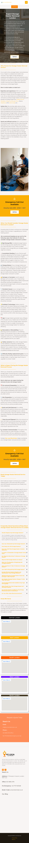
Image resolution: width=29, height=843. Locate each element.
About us (13, 839)
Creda (7, 101)
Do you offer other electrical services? (12, 593)
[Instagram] (5, 770)
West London (14, 677)
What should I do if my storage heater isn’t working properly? (13, 587)
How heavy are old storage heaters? (11, 546)
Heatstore (3, 102)
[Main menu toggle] (26, 2)
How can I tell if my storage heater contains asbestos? (13, 549)
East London (14, 637)
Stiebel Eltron (20, 99)
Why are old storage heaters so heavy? (12, 559)
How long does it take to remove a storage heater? (13, 566)
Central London (14, 617)
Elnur (17, 101)
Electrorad (12, 102)
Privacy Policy (14, 837)
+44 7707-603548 (16, 786)
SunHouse (12, 101)
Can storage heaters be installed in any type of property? (13, 583)
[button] (14, 6)
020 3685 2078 (10, 781)
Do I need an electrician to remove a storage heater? (13, 557)
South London (14, 657)
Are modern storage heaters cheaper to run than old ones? (13, 580)
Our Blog (5, 794)
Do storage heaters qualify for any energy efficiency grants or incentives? (13, 590)
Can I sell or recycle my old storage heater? (13, 569)
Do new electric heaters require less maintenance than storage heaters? (11, 573)
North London (15, 695)
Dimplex (3, 101)
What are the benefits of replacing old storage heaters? (12, 563)
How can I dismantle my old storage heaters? (13, 543)
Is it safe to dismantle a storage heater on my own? (14, 553)
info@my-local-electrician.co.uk (14, 790)
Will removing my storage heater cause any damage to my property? (13, 576)
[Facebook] (3, 770)
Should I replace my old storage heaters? (12, 532)
